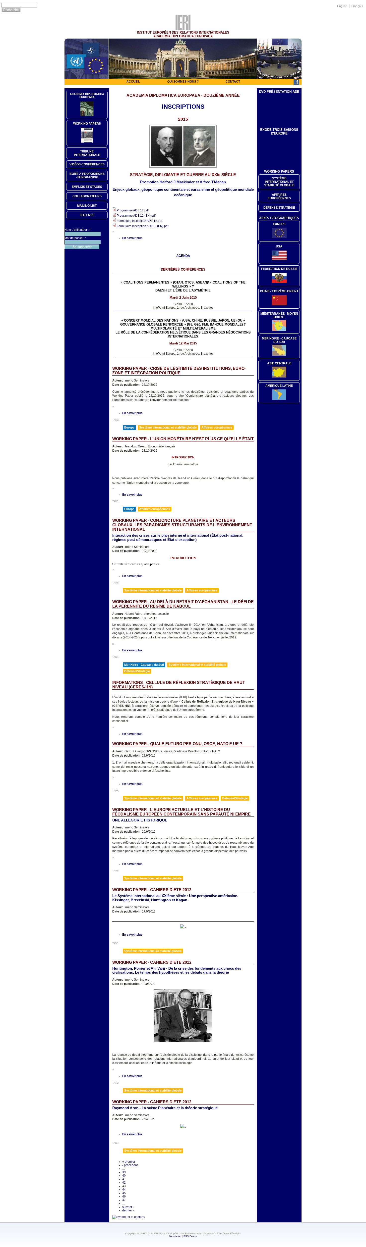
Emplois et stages (87, 187)
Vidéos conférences (87, 164)
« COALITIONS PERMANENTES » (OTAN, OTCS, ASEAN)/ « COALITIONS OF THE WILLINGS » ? (183, 284)
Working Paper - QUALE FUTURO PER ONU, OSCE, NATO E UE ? (177, 744)
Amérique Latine (279, 385)
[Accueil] (183, 29)
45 (124, 1193)
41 (124, 1179)
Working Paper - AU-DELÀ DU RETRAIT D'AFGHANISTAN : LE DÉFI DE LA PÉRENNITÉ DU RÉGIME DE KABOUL (183, 604)
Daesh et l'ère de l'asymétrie (183, 290)
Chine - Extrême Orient (279, 291)
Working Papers (87, 123)
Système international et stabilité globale (168, 427)
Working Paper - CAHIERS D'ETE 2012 (151, 890)
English (342, 6)
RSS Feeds (190, 1236)
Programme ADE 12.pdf (133, 210)
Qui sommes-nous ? (183, 81)
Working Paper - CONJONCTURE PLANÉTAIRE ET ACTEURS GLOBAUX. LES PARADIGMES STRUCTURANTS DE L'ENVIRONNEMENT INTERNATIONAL (182, 524)
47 (124, 1200)
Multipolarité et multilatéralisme (183, 328)
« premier (128, 1161)
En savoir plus (132, 238)
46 (124, 1196)
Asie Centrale (279, 363)
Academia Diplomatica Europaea (87, 95)
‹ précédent (130, 1165)
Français (357, 6)
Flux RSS (87, 215)
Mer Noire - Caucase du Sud (144, 665)
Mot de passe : (75, 238)
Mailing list (87, 205)
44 (124, 1189)
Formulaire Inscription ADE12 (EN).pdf (142, 226)
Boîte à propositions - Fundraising (87, 175)
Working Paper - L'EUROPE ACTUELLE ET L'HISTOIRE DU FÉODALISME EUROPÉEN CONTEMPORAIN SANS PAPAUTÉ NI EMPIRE (181, 812)
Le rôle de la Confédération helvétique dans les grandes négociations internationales (183, 334)
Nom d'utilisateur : (77, 230)
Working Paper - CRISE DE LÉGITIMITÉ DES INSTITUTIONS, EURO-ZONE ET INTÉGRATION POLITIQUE (179, 370)
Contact (233, 81)
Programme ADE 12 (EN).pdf (136, 215)
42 (124, 1182)
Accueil (133, 81)
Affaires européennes (216, 427)
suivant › (128, 1207)
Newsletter (175, 1236)
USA (279, 246)
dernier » (128, 1210)
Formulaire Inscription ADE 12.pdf (139, 221)
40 (124, 1175)
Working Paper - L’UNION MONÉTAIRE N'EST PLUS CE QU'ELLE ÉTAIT (183, 439)
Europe (129, 427)
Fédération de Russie (279, 269)
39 (124, 1172)
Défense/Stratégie (137, 671)
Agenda (183, 256)
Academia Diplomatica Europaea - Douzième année (183, 95)
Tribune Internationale (87, 153)
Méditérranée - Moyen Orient (279, 315)
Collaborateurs (87, 196)
